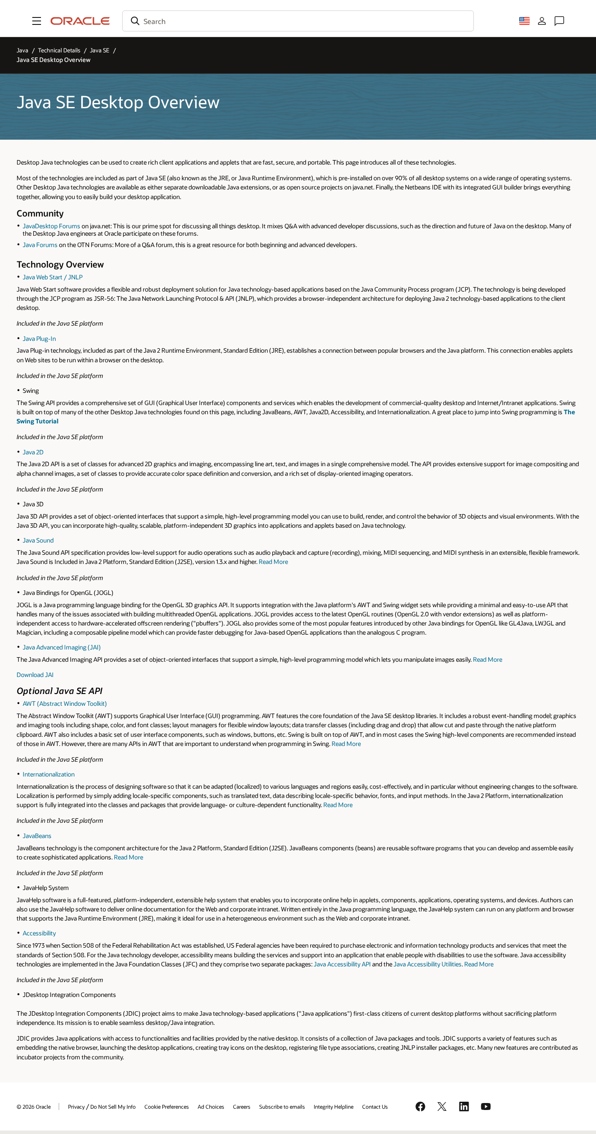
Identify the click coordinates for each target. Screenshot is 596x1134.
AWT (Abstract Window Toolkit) (65, 703)
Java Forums (40, 244)
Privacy (76, 1106)
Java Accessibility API (342, 964)
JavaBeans (37, 835)
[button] (36, 21)
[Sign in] (542, 21)
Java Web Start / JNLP (52, 277)
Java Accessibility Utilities (428, 964)
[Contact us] (559, 21)
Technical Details (59, 50)
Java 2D (33, 452)
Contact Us (375, 1106)
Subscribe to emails (282, 1106)
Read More (273, 561)
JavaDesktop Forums (51, 226)
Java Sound (38, 540)
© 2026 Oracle (34, 1106)
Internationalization (49, 774)
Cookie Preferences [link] (166, 1106)
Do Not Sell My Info (113, 1106)
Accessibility (39, 933)
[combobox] (298, 20)
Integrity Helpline (333, 1106)
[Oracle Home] (80, 21)
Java (22, 50)
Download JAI (36, 674)
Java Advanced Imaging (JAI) (62, 647)
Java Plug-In (39, 338)
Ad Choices (211, 1106)
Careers (241, 1106)
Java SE (100, 50)
